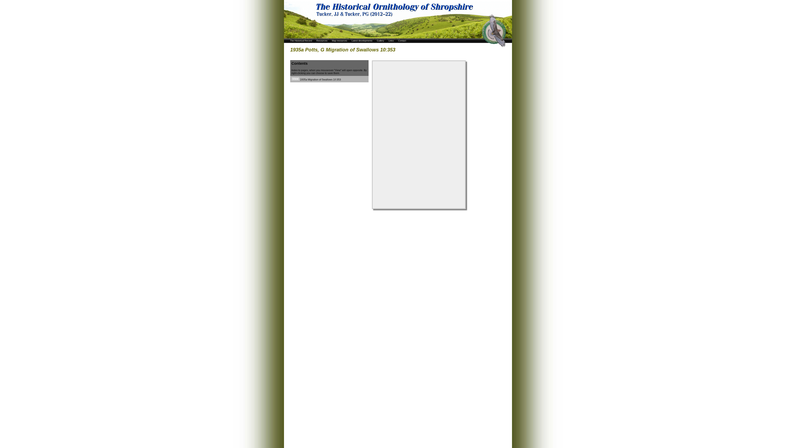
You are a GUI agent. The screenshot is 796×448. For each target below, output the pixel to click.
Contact (402, 40)
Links (391, 40)
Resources (322, 40)
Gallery (380, 40)
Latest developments (362, 40)
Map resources (339, 40)
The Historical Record (301, 40)
